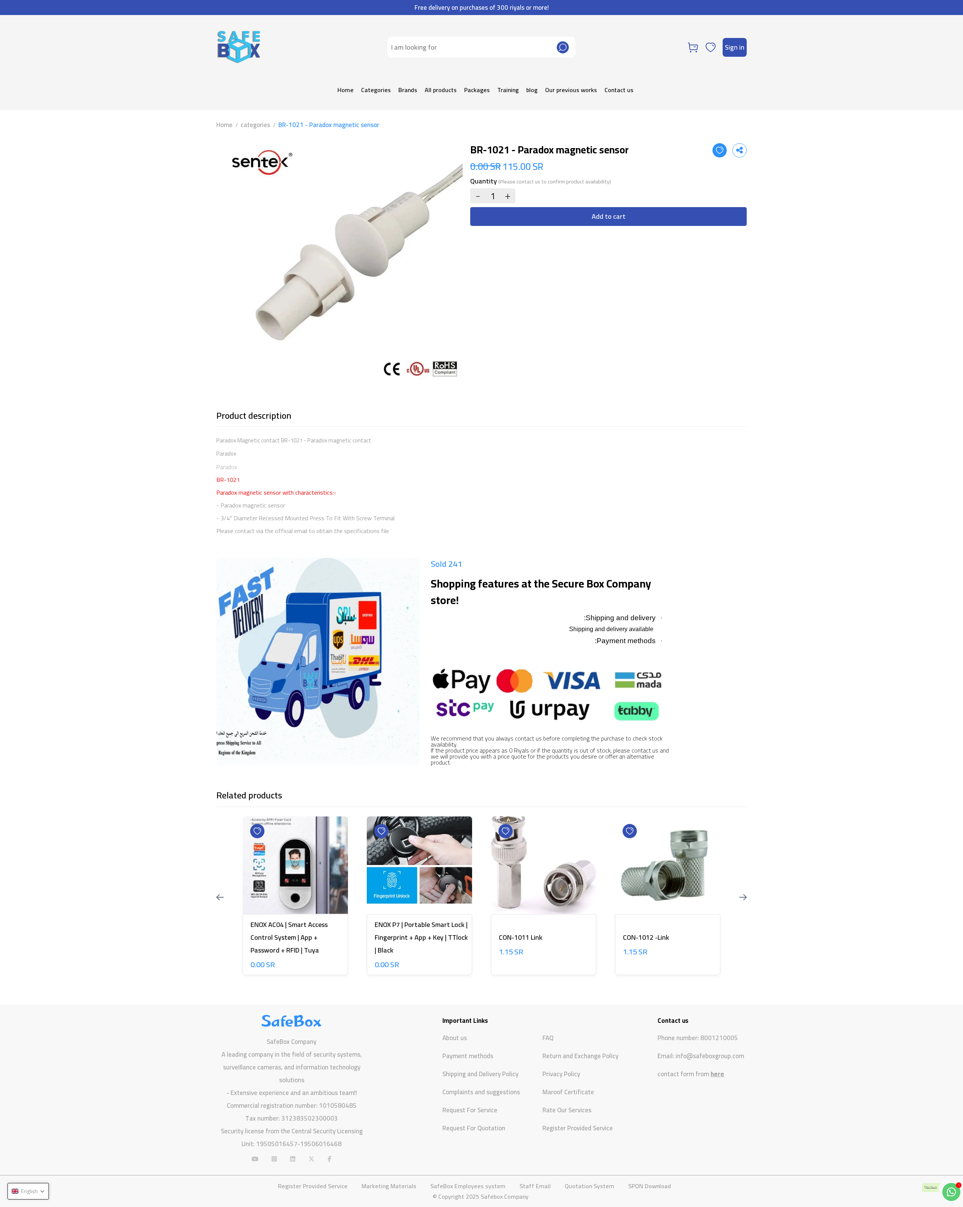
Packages (477, 89)
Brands (407, 89)
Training (508, 89)
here (717, 1074)
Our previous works (571, 89)
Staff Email (535, 1186)
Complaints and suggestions (481, 1092)
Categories (376, 89)
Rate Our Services (566, 1110)
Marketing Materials (389, 1186)
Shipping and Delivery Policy (480, 1074)
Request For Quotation (473, 1128)
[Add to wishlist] (719, 150)
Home (345, 89)
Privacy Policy (561, 1074)
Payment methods (467, 1056)
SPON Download (649, 1186)
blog (532, 89)
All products (441, 89)
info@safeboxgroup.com (710, 1056)
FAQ (547, 1038)
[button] (28, 1191)
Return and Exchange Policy (580, 1056)
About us (454, 1038)
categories (255, 125)
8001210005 (719, 1038)
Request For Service (469, 1110)
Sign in (734, 47)
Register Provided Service (577, 1128)
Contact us (619, 89)
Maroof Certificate (568, 1092)
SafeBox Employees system (468, 1186)
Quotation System (589, 1186)
